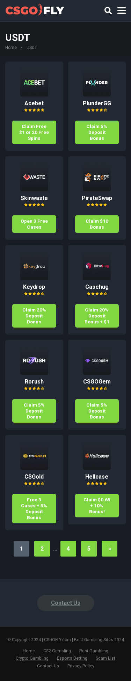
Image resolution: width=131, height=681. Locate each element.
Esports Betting (72, 658)
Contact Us (65, 603)
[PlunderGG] (97, 94)
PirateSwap (97, 198)
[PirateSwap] (97, 189)
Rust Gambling (93, 650)
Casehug (97, 287)
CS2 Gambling (57, 650)
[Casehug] (97, 278)
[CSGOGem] (97, 373)
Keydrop (34, 287)
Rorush (34, 381)
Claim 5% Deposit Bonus (96, 132)
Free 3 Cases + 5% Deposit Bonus (34, 508)
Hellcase (96, 476)
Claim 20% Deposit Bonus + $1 (97, 315)
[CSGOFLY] (34, 9)
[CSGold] (34, 468)
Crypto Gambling (32, 658)
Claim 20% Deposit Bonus (34, 315)
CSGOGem (97, 381)
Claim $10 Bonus (97, 224)
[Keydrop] (34, 278)
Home (11, 47)
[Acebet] (34, 94)
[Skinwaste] (34, 189)
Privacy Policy (80, 665)
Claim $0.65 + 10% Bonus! (96, 505)
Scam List (105, 658)
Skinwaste (34, 198)
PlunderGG (97, 103)
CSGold (34, 476)
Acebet (34, 103)
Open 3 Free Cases (34, 224)
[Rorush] (34, 373)
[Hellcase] (97, 468)
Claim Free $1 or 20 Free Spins (34, 132)
